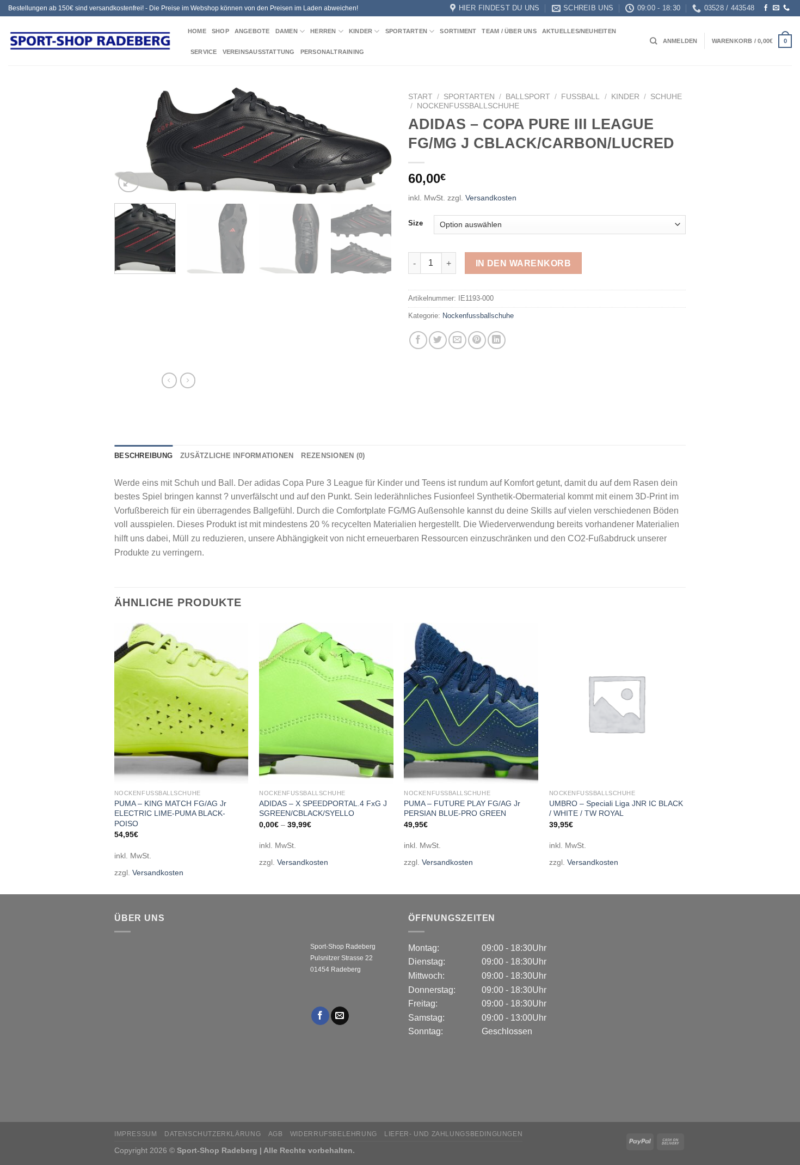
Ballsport (528, 97)
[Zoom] (128, 182)
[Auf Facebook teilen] (418, 340)
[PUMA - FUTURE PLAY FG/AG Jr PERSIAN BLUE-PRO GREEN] (471, 703)
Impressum (135, 1134)
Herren (323, 31)
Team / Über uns (509, 31)
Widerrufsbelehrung (333, 1134)
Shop (220, 31)
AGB (275, 1134)
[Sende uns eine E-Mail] (776, 8)
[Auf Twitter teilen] (438, 340)
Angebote (252, 31)
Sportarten (406, 31)
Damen (286, 31)
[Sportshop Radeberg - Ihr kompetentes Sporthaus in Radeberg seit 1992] (89, 40)
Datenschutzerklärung (212, 1134)
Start (420, 97)
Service (203, 51)
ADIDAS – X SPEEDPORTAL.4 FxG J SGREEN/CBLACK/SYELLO (323, 808)
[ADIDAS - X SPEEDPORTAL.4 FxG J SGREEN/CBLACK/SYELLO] (326, 703)
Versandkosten (490, 197)
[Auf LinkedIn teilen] (497, 340)
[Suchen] (653, 41)
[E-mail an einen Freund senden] (457, 340)
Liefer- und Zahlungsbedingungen (453, 1134)
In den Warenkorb (523, 263)
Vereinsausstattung (259, 51)
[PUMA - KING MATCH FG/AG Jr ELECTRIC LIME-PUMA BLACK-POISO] (181, 703)
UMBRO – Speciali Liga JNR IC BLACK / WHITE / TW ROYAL (616, 808)
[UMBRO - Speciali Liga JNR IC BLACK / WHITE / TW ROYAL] (616, 703)
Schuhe (666, 97)
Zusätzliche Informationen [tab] (236, 456)
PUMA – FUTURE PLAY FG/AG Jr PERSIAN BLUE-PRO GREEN (462, 808)
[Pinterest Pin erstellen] (477, 340)
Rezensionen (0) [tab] (333, 456)
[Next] (373, 142)
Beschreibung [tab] (143, 456)
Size (415, 223)
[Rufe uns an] (786, 8)
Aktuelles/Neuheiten (579, 31)
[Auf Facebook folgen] (765, 8)
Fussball (580, 97)
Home (197, 31)
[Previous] (133, 142)
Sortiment (458, 31)
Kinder (360, 31)
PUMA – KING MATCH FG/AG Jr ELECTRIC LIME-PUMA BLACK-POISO (170, 813)
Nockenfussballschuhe (468, 106)
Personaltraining (332, 51)
